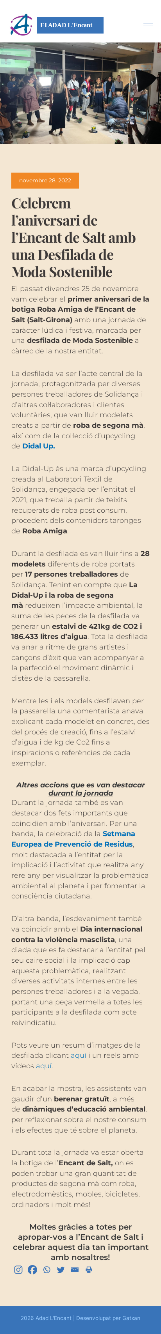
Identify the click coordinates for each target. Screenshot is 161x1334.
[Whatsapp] (46, 1269)
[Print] (88, 1269)
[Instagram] (18, 1269)
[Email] (74, 1269)
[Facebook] (32, 1269)
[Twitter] (60, 1269)
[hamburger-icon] (148, 25)
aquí (78, 1055)
